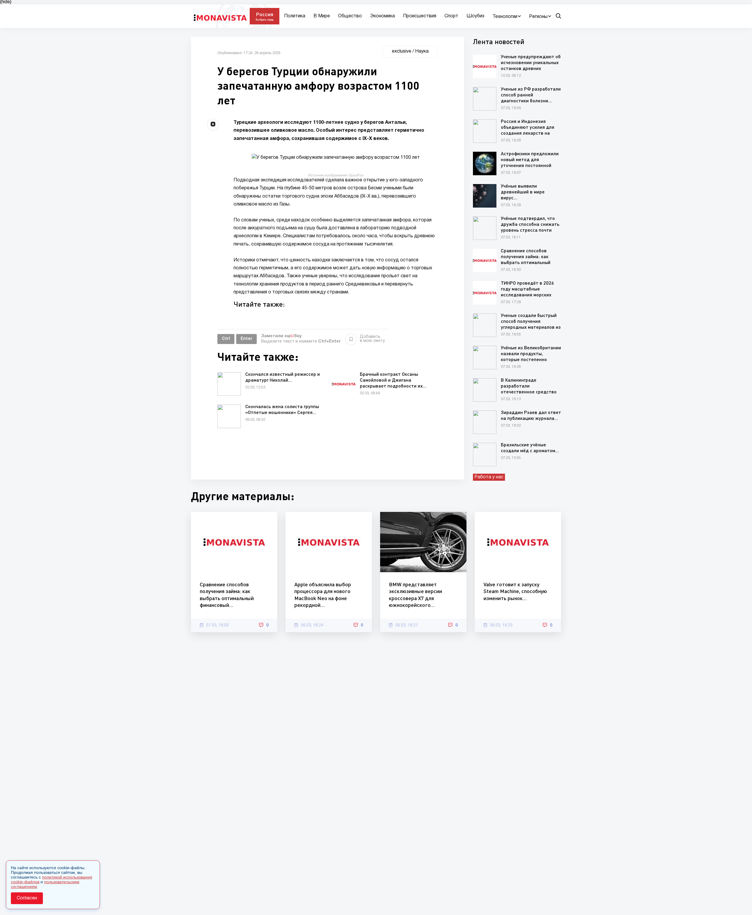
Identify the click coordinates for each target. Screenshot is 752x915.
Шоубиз (475, 16)
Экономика (382, 16)
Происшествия (419, 16)
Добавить (372, 339)
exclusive (401, 51)
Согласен (27, 898)
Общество (350, 16)
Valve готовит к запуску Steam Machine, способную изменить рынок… (515, 591)
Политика (294, 16)
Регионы (538, 17)
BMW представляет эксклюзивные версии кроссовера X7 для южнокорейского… (415, 594)
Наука (422, 51)
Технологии (505, 17)
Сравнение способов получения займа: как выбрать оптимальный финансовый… (227, 594)
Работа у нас (488, 477)
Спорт (451, 16)
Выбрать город (264, 19)
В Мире (321, 16)
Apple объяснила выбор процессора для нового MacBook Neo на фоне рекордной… (322, 594)
